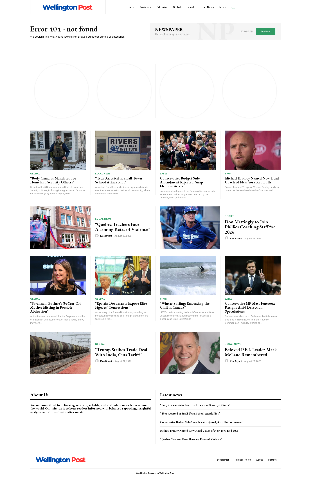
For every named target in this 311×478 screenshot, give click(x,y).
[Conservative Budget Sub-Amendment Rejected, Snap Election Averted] (188, 150)
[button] (233, 7)
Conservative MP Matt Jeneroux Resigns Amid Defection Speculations (250, 307)
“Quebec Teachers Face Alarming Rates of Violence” (122, 227)
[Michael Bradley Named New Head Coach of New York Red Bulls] (253, 150)
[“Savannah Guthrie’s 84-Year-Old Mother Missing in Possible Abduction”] (58, 275)
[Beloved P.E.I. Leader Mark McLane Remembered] (190, 353)
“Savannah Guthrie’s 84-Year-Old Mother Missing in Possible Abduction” (55, 307)
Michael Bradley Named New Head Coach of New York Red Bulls (252, 180)
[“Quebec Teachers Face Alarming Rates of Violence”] (60, 227)
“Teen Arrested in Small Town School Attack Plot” (118, 180)
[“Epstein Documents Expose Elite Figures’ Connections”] (123, 275)
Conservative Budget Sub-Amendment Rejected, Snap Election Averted (181, 182)
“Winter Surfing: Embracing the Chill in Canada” (184, 305)
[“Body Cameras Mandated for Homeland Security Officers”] (58, 150)
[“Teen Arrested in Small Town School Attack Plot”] (123, 150)
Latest (164, 173)
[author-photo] (97, 236)
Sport (229, 173)
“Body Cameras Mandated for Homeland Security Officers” (53, 180)
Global (35, 173)
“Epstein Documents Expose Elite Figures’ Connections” (121, 305)
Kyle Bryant (106, 236)
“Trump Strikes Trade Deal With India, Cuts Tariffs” (121, 352)
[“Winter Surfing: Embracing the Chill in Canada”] (188, 275)
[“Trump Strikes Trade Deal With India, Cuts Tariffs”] (60, 353)
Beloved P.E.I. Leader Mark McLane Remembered (251, 352)
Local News (103, 173)
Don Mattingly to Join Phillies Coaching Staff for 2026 (250, 227)
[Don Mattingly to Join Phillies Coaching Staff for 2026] (190, 227)
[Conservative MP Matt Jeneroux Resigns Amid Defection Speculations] (253, 275)
